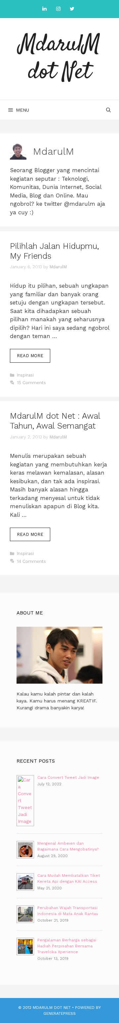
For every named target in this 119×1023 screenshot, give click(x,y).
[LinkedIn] (44, 9)
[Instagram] (58, 9)
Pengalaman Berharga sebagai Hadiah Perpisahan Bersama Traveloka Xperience (66, 946)
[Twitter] (72, 9)
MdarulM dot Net (59, 59)
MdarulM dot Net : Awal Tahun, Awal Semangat (55, 421)
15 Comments (31, 382)
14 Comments (31, 561)
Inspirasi (25, 375)
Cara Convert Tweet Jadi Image (68, 777)
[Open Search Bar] (108, 110)
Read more (33, 358)
